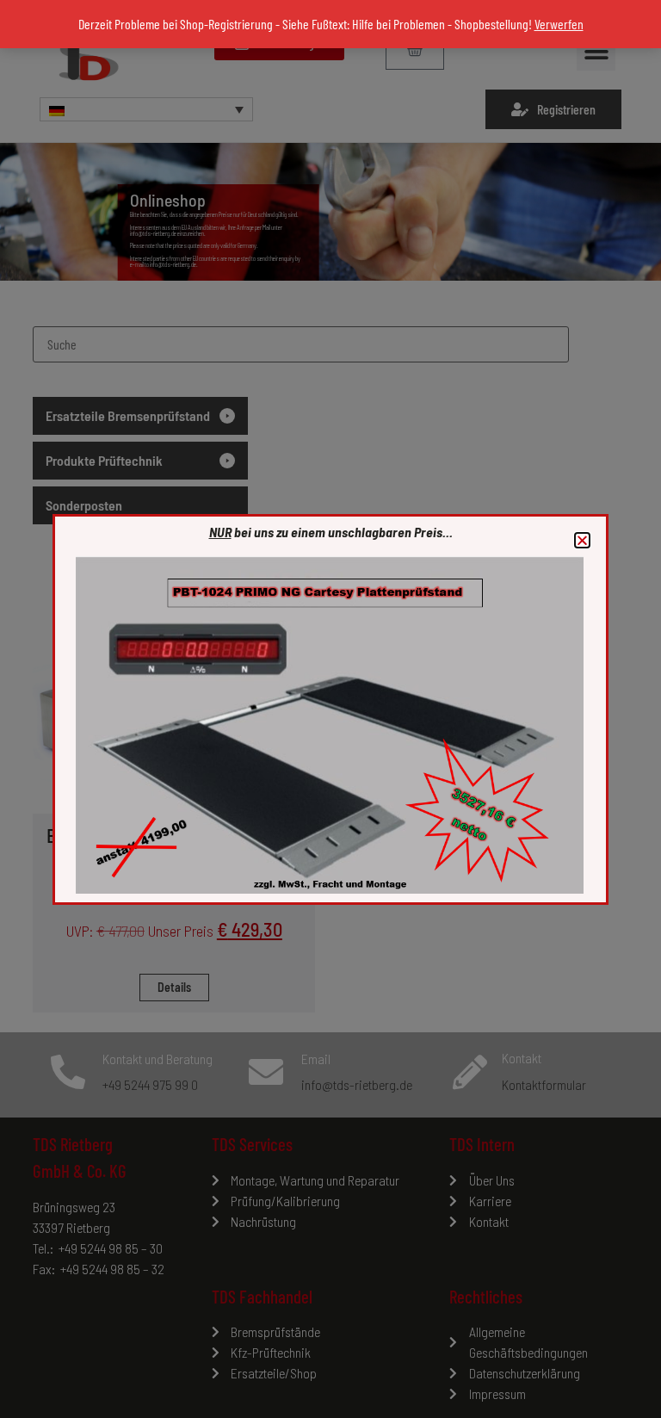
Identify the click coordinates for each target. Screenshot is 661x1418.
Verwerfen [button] (559, 23)
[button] (582, 540)
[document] (330, 709)
